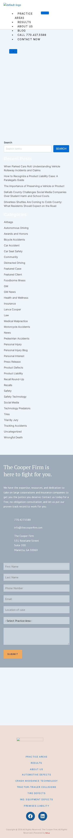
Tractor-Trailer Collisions (36, 787)
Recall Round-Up (14, 379)
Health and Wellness (11, 65)
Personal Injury (13, 344)
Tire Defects (36, 793)
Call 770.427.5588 (32, 35)
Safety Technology (15, 396)
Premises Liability (36, 806)
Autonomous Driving (16, 228)
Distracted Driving (14, 262)
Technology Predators (17, 408)
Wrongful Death (13, 437)
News (7, 332)
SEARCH (61, 148)
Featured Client (13, 274)
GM (6, 286)
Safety (8, 390)
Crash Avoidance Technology (36, 781)
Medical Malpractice (16, 321)
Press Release (12, 361)
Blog (22, 30)
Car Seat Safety (13, 251)
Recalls (8, 385)
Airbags (8, 222)
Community (11, 257)
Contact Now (29, 39)
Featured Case (12, 268)
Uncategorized (13, 431)
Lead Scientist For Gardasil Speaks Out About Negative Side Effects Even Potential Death (36, 97)
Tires (7, 414)
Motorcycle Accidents (17, 326)
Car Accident (11, 245)
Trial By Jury (11, 420)
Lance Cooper (12, 309)
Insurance (10, 303)
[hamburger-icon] (45, 13)
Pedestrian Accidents (16, 338)
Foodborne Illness (15, 280)
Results (24, 22)
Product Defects (13, 367)
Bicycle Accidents (14, 239)
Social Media (11, 402)
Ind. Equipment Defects (36, 799)
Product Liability (13, 373)
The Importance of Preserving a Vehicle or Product (34, 186)
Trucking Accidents (15, 425)
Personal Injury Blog (28, 65)
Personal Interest (14, 356)
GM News (10, 292)
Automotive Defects (36, 774)
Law (6, 315)
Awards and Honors (16, 233)
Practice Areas (24, 15)
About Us (25, 26)
